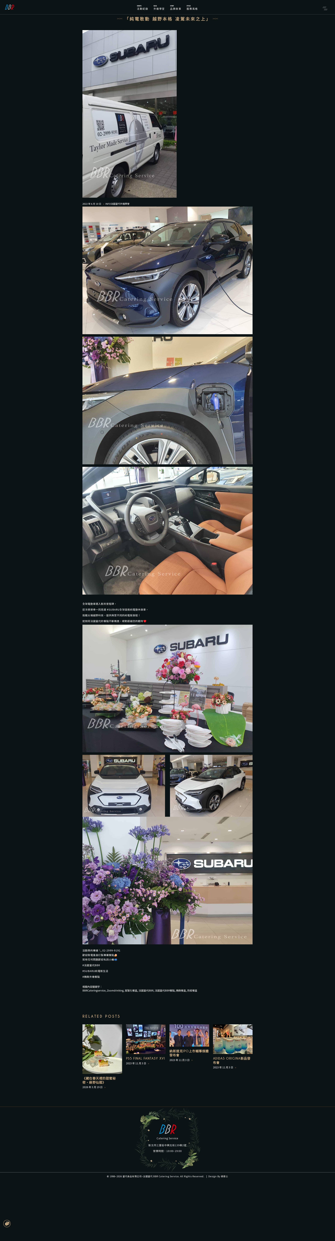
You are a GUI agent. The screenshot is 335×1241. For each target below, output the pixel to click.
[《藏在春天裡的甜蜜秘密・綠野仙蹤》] (102, 1049)
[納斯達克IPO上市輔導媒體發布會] (189, 1035)
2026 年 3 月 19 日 (92, 1087)
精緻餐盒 (181, 990)
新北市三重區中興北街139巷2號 (167, 1145)
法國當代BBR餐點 (165, 990)
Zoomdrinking (115, 990)
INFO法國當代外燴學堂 (117, 203)
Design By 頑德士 (218, 1176)
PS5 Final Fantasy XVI (145, 1058)
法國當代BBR (146, 990)
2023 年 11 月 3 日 (136, 1063)
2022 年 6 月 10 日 (92, 203)
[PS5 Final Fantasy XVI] (146, 1039)
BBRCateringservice (94, 990)
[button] (7, 1224)
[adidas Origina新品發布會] (233, 1039)
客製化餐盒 (131, 990)
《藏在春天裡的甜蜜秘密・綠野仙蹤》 (99, 1080)
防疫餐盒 (192, 990)
